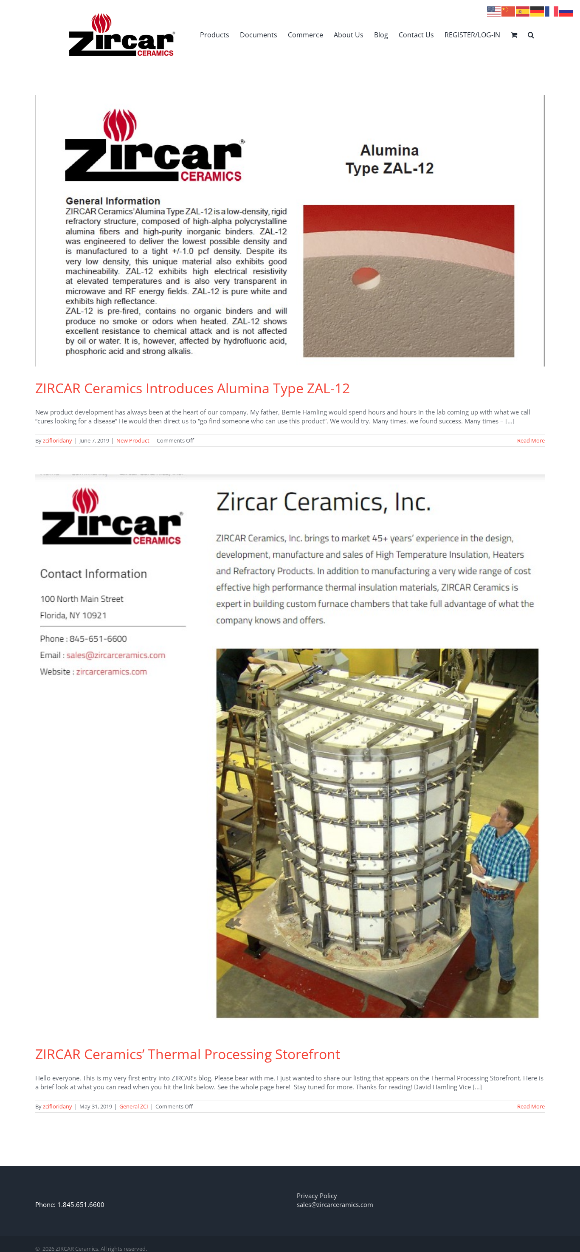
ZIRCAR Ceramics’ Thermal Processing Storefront (187, 1054)
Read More (531, 440)
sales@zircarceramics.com (335, 1204)
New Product (132, 440)
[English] (494, 10)
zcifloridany (57, 440)
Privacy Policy (317, 1195)
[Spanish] (523, 10)
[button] (531, 34)
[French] (552, 10)
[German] (537, 10)
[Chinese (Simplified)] (508, 10)
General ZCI (133, 1106)
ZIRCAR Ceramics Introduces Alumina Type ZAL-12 (192, 388)
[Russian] (566, 10)
